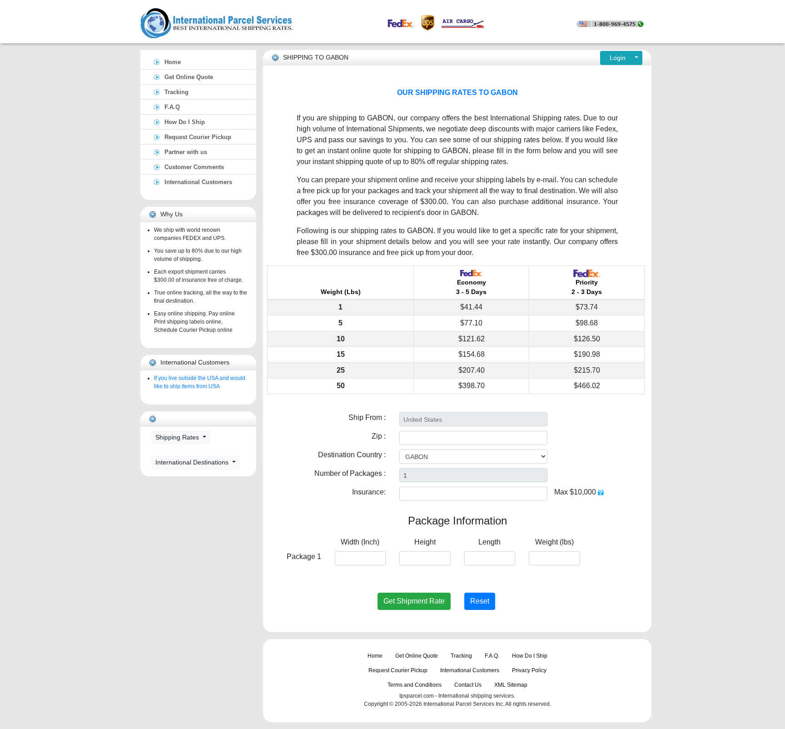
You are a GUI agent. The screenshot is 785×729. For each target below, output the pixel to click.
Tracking (176, 92)
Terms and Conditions (415, 685)
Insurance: (369, 492)
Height (425, 542)
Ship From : (367, 417)
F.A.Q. (492, 656)
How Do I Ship (184, 122)
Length (489, 542)
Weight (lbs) (554, 542)
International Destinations (192, 462)
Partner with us (185, 152)
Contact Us (468, 685)
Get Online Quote (188, 77)
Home (172, 62)
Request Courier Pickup (197, 137)
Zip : (379, 436)
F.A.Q (172, 107)
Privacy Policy (529, 670)
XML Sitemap (510, 685)
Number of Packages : (350, 473)
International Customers (198, 182)
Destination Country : (352, 455)
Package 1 (304, 556)
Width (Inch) (360, 542)
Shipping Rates (178, 437)
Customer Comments (194, 167)
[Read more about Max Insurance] (601, 492)
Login (618, 57)
